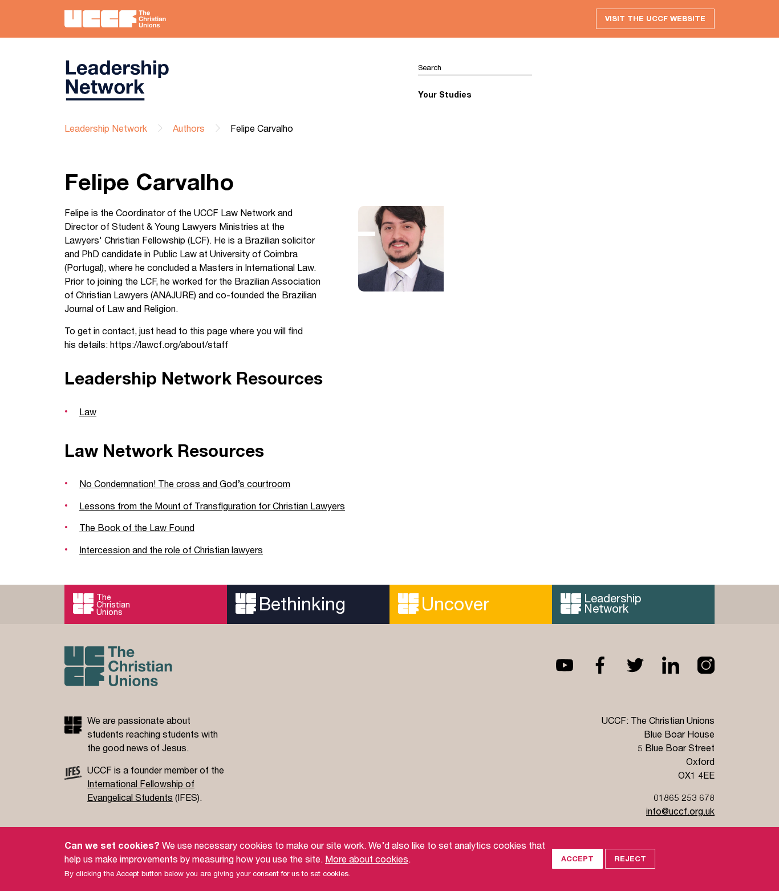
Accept (577, 858)
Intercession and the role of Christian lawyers (171, 549)
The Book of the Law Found (136, 527)
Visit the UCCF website (655, 18)
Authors (189, 128)
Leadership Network (105, 128)
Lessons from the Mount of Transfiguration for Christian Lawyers (212, 505)
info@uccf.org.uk (680, 810)
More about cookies (366, 858)
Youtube (555, 665)
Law (87, 411)
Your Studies (444, 94)
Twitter (626, 665)
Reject (630, 858)
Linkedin (661, 665)
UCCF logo (227, 80)
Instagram (697, 665)
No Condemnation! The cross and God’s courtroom (184, 483)
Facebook (590, 665)
